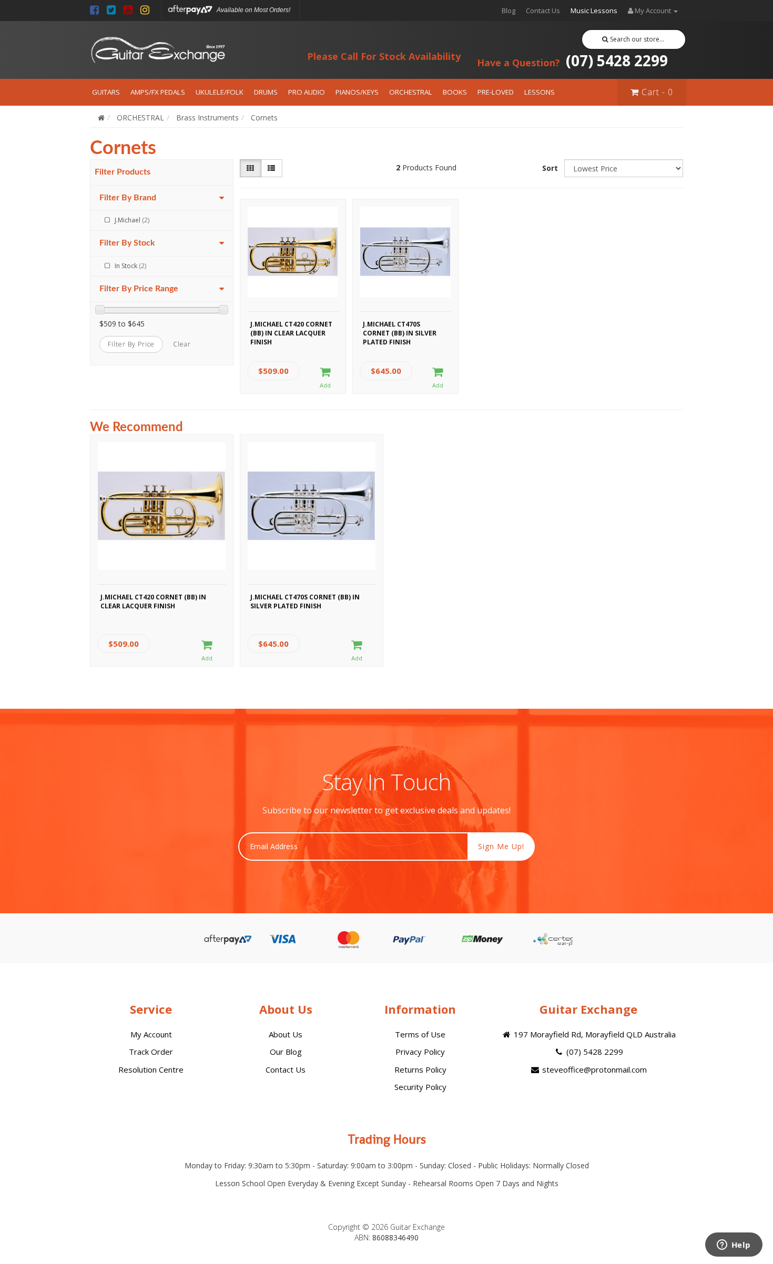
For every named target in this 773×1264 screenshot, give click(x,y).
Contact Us (543, 10)
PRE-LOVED (495, 92)
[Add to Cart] (325, 378)
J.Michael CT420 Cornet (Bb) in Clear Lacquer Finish (291, 332)
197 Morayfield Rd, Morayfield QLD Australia (594, 1034)
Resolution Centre (151, 1069)
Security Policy (420, 1087)
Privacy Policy (420, 1051)
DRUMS (266, 92)
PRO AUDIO (306, 92)
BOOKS (455, 92)
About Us (285, 1034)
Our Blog (286, 1051)
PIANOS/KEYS (357, 92)
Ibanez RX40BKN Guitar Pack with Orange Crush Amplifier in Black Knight (89, 1221)
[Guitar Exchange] (158, 50)
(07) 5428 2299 (572, 60)
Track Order (151, 1051)
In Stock (130, 265)
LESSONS (539, 92)
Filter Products (122, 172)
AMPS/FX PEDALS (157, 92)
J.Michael (132, 220)
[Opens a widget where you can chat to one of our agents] (733, 1245)
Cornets (264, 118)
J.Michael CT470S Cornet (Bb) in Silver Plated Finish (399, 332)
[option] (162, 553)
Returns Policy (420, 1069)
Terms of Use (420, 1034)
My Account (151, 1034)
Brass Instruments (207, 118)
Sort (550, 168)
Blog (508, 10)
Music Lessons (594, 10)
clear (182, 344)
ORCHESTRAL (410, 92)
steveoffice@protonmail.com (593, 1069)
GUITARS (106, 92)
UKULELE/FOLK (219, 92)
